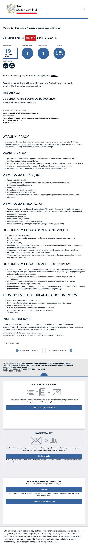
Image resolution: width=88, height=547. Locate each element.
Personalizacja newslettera (44, 408)
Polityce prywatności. (47, 542)
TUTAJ (54, 75)
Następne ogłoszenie (58, 351)
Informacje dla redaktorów (44, 501)
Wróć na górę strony (44, 374)
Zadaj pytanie (44, 456)
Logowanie (44, 489)
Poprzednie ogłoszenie (29, 351)
